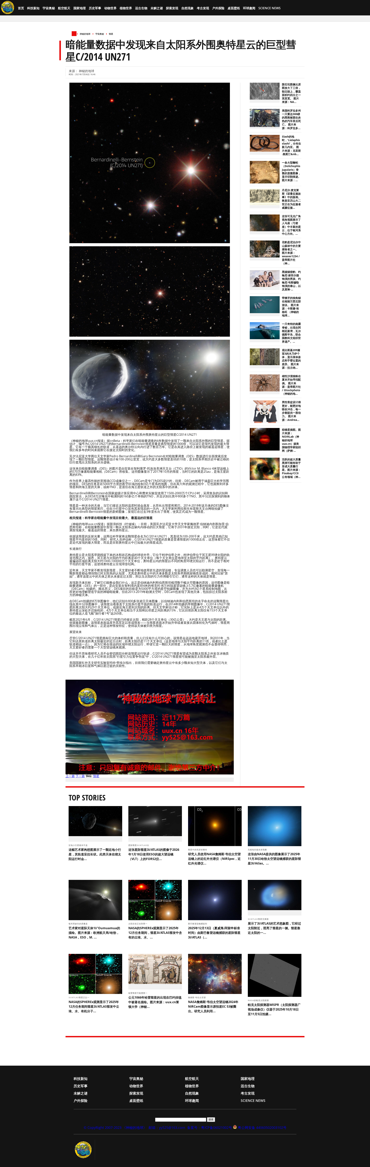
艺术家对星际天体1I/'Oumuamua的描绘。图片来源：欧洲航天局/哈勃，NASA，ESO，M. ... (94, 932)
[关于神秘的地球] (84, 1150)
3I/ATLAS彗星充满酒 (258, 919)
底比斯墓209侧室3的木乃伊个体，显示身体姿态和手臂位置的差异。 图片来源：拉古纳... (291, 358)
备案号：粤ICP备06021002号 (209, 1127)
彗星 (111, 34)
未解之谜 (157, 8)
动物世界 (110, 8)
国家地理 (79, 8)
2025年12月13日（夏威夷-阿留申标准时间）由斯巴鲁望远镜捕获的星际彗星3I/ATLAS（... (214, 932)
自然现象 (187, 8)
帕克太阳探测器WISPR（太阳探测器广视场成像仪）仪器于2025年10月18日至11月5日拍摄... (274, 1009)
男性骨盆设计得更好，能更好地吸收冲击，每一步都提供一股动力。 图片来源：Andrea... (291, 410)
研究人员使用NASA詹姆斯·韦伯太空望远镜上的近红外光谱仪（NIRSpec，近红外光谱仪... (214, 858)
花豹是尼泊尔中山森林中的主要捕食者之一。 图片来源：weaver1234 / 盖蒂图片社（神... (291, 252)
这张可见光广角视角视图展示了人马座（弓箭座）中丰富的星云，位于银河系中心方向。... (291, 224)
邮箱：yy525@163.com (167, 1127)
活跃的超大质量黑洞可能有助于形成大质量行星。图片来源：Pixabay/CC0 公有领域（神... (291, 468)
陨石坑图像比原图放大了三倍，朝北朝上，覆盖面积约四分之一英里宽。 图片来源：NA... (291, 93)
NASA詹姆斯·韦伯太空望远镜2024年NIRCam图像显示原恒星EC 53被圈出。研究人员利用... (213, 1006)
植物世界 (126, 8)
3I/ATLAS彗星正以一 (79, 997)
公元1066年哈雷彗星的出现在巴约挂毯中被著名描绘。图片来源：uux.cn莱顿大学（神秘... (155, 1002)
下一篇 (80, 776)
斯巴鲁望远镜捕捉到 (198, 923)
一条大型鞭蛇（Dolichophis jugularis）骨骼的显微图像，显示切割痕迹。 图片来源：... (291, 171)
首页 (21, 8)
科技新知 (33, 8)
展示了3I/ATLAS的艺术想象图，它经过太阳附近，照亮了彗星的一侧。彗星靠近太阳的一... (274, 928)
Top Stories (87, 797)
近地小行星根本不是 (78, 845)
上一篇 (70, 776)
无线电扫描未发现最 (258, 849)
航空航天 (64, 8)
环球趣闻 (249, 8)
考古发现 (203, 8)
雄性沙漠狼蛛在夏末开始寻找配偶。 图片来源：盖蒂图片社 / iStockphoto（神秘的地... (291, 384)
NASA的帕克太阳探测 (259, 1000)
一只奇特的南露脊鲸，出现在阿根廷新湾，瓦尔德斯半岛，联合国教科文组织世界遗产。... (291, 332)
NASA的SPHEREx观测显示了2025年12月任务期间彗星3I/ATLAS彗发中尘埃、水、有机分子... (94, 1006)
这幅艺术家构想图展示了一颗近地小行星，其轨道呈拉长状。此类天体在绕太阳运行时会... (95, 854)
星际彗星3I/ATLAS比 (139, 845)
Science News (269, 8)
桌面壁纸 (234, 8)
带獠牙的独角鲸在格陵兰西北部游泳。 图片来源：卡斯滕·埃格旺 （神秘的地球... (291, 306)
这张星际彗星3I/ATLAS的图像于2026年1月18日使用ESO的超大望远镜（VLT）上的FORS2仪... (153, 854)
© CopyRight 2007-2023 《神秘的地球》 (115, 1127)
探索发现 (172, 8)
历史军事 (95, 8)
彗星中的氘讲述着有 (198, 849)
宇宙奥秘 (49, 8)
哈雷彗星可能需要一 (138, 993)
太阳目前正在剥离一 (138, 923)
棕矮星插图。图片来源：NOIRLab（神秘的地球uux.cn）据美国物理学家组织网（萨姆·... (291, 440)
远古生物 (141, 8)
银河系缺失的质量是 (78, 923)
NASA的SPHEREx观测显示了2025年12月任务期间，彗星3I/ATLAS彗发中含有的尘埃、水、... (155, 932)
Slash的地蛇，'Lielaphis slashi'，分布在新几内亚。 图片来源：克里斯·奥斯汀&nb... (291, 145)
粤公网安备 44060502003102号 (262, 1127)
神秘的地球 (85, 34)
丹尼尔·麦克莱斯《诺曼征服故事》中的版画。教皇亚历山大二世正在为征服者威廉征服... (291, 198)
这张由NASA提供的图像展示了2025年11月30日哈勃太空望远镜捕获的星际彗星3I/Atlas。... (274, 858)
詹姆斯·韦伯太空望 (197, 997)
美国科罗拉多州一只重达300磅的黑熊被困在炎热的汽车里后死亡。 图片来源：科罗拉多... (291, 119)
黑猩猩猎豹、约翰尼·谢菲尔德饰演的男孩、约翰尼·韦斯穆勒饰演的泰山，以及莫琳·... (291, 280)
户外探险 (218, 8)
